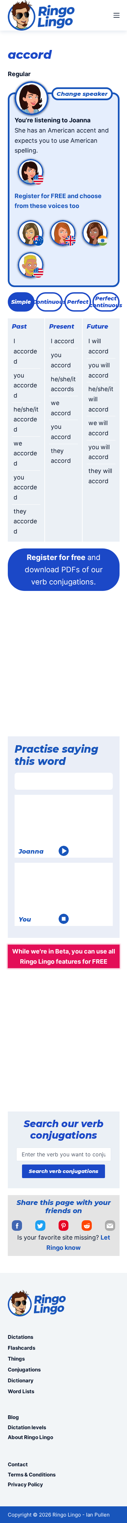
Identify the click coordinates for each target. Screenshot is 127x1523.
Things (16, 1358)
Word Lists (21, 1391)
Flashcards (21, 1348)
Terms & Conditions (32, 1474)
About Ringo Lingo (30, 1437)
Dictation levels (27, 1427)
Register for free (56, 557)
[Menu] (116, 15)
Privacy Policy (25, 1484)
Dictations (20, 1337)
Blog (13, 1417)
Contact (18, 1464)
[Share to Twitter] (40, 1225)
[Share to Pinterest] (64, 1225)
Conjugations (24, 1369)
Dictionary (21, 1380)
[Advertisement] (63, 666)
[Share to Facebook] (17, 1225)
